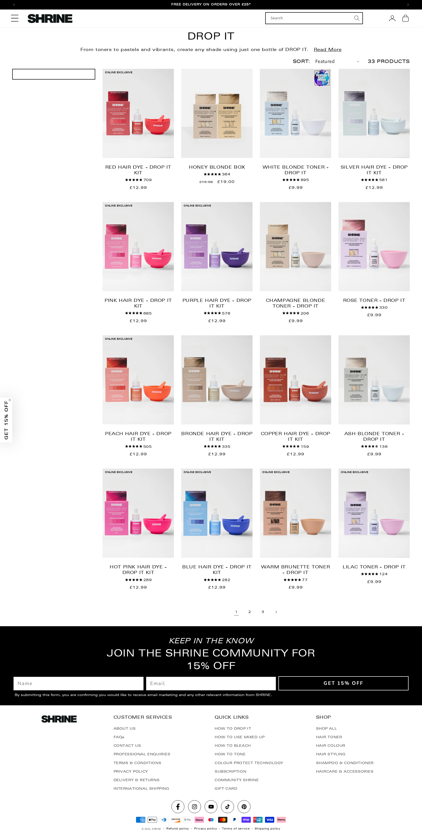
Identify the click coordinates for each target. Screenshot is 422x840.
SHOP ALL (326, 728)
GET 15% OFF (343, 683)
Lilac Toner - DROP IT (374, 566)
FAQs (119, 737)
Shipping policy (267, 828)
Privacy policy (205, 828)
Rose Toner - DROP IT (374, 300)
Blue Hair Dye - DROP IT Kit (217, 569)
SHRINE (156, 828)
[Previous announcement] (14, 4)
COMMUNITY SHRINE (237, 780)
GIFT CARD (226, 788)
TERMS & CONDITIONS (137, 763)
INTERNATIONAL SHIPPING (141, 788)
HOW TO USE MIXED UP (239, 737)
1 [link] (236, 612)
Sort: (301, 61)
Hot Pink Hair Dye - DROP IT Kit (138, 569)
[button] (14, 18)
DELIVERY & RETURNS (137, 780)
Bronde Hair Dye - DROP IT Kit (216, 436)
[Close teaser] (9, 400)
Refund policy (177, 828)
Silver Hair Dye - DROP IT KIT (374, 169)
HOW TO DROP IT (233, 728)
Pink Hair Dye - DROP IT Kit (138, 303)
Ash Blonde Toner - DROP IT (374, 436)
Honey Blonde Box (217, 167)
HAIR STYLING (331, 754)
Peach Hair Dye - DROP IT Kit (138, 436)
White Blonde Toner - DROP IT (296, 169)
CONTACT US (127, 746)
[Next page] (276, 612)
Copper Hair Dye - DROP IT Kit (295, 436)
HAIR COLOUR (331, 746)
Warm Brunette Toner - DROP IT (295, 569)
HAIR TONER (329, 737)
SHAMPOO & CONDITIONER (345, 763)
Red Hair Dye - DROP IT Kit (138, 169)
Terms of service (236, 828)
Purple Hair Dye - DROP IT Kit (216, 303)
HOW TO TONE (230, 754)
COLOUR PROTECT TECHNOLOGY (249, 763)
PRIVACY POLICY (131, 771)
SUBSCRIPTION (230, 771)
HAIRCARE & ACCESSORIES (345, 771)
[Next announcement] (408, 4)
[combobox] (314, 18)
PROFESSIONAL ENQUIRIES (142, 754)
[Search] (357, 18)
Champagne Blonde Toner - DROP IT (295, 303)
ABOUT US (125, 728)
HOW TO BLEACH (233, 746)
